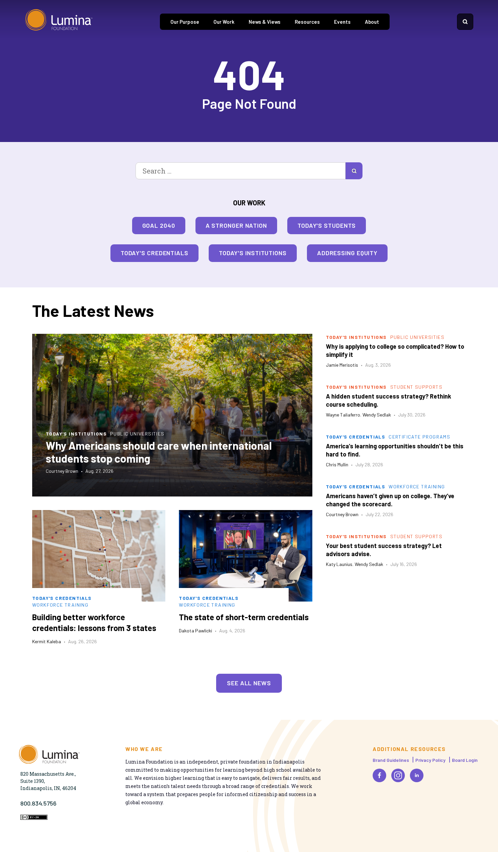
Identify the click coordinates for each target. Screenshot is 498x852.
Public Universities (137, 434)
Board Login (465, 760)
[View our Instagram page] (398, 775)
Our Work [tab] (223, 22)
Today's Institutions (253, 253)
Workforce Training (60, 605)
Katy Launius (339, 564)
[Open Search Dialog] (465, 22)
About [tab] (372, 22)
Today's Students (326, 225)
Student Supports (416, 387)
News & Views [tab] (265, 22)
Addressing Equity (347, 253)
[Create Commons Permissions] (33, 818)
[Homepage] (59, 21)
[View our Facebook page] (379, 775)
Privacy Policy (430, 760)
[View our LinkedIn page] (416, 775)
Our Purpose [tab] (184, 22)
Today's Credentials (154, 253)
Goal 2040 (158, 225)
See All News (249, 683)
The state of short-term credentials (244, 617)
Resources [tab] (307, 22)
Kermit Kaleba (46, 641)
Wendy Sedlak (376, 415)
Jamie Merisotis (342, 365)
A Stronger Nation (236, 225)
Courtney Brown (62, 471)
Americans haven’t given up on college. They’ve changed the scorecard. (390, 500)
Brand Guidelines (391, 760)
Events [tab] (342, 22)
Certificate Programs (419, 437)
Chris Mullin (337, 464)
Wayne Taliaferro (343, 415)
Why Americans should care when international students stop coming (159, 452)
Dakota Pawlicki (195, 630)
